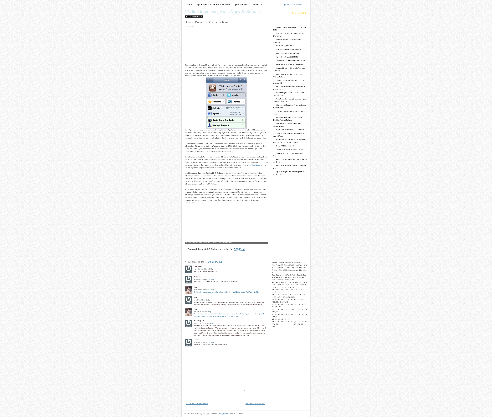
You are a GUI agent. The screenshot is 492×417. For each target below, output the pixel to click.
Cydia (208, 242)
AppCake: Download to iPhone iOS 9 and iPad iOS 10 (288, 35)
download (221, 242)
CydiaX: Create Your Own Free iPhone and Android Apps (289, 135)
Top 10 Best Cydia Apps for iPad (197, 404)
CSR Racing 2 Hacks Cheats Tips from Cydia (288, 154)
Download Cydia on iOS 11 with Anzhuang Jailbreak (289, 69)
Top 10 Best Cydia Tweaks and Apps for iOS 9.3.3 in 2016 (289, 173)
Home (189, 4)
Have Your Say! (214, 261)
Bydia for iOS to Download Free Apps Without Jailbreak (287, 125)
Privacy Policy (223, 414)
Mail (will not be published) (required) (224, 366)
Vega (195, 242)
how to (231, 242)
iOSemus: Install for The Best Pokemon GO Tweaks (289, 112)
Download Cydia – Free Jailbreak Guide (290, 64)
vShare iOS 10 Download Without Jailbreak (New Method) (289, 106)
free (226, 242)
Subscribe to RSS (299, 13)
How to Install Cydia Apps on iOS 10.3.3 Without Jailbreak (288, 75)
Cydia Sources (241, 4)
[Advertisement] (206, 46)
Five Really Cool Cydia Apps (255, 404)
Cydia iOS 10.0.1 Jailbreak (285, 146)
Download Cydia (233, 316)
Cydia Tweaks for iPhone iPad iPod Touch (290, 61)
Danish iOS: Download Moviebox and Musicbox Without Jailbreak (287, 119)
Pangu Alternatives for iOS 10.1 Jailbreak (290, 130)
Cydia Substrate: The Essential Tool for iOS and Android (289, 82)
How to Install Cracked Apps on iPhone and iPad (289, 167)
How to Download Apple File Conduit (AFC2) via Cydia (290, 161)
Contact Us (257, 4)
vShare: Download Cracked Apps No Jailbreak (287, 41)
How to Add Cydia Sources (285, 46)
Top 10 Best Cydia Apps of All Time (213, 4)
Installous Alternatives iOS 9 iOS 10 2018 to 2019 (289, 29)
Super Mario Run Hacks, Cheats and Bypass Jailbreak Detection (290, 100)
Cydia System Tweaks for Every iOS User (290, 150)
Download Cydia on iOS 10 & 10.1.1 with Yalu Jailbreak (288, 94)
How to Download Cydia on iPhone (288, 53)
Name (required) (217, 362)
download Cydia (254, 165)
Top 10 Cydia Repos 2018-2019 (287, 57)
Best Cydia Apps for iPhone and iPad (288, 49)
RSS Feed (239, 249)
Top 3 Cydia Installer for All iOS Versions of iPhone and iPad (289, 88)
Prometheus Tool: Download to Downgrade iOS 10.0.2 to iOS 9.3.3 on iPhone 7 (289, 141)
